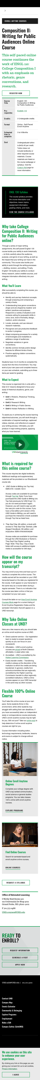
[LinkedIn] (14, 989)
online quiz (31, 720)
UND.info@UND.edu (10, 983)
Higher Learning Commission (17, 657)
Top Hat (15, 496)
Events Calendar (8, 1006)
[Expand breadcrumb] (5, 10)
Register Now (16, 93)
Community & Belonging (12, 1010)
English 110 (22, 110)
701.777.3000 (27, 983)
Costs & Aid (22, 167)
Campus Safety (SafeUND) (12, 1026)
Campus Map (7, 1002)
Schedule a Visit (20, 957)
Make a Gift (6, 1022)
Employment (7, 1018)
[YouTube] (19, 989)
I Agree (21, 1074)
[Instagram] (3, 989)
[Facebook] (8, 989)
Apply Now (20, 964)
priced (17, 649)
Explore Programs (9, 1014)
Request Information (20, 950)
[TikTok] (24, 989)
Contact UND (7, 998)
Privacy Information (9, 1068)
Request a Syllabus (16, 882)
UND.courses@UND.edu (13, 912)
